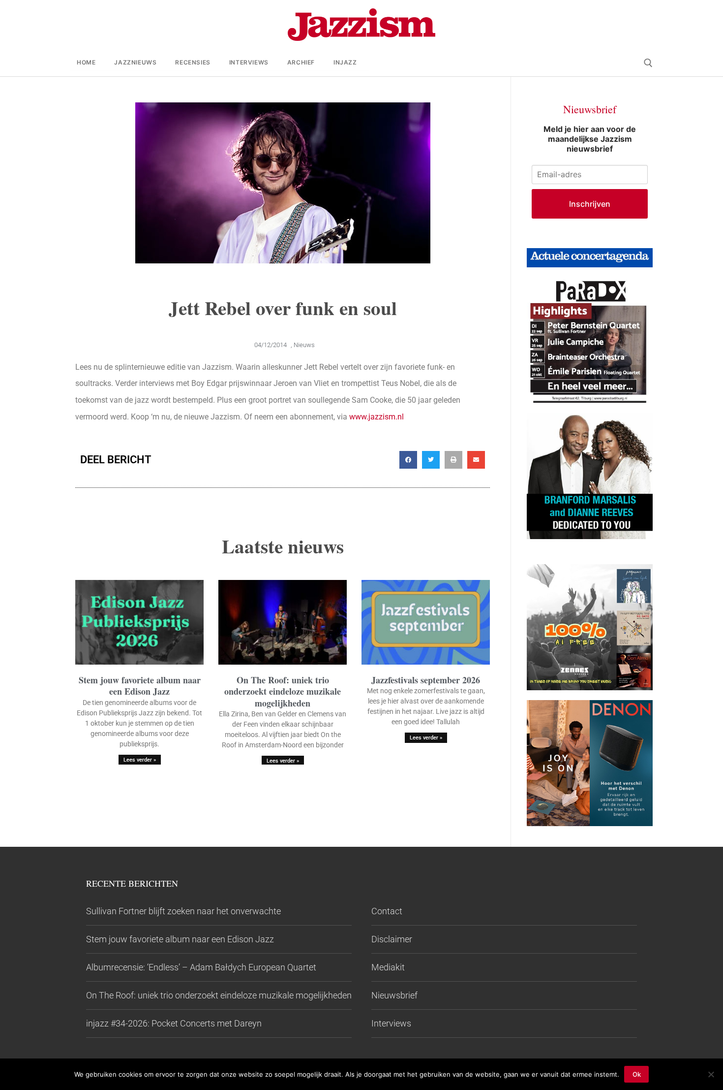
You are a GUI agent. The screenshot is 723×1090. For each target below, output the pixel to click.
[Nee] (711, 1074)
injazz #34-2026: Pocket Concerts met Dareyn (174, 1023)
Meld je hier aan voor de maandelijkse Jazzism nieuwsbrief (589, 139)
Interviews (391, 1023)
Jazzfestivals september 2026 (425, 679)
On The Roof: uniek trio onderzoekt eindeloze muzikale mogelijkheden (282, 691)
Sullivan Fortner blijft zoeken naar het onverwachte (183, 911)
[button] (408, 460)
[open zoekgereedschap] (648, 63)
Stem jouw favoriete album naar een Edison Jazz (140, 685)
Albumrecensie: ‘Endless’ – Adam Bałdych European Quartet (201, 967)
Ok (637, 1074)
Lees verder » (139, 760)
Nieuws (304, 345)
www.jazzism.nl (376, 416)
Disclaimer (391, 939)
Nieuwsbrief (394, 995)
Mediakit (388, 967)
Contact (386, 911)
